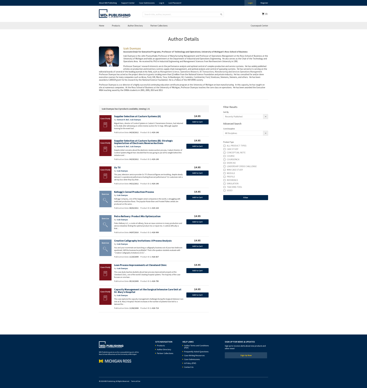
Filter (245, 197)
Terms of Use (135, 381)
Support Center (128, 3)
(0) (266, 13)
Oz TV (117, 167)
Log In (161, 3)
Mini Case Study (235, 169)
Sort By (226, 112)
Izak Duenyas (135, 119)
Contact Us (189, 367)
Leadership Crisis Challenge (242, 166)
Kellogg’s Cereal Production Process (134, 192)
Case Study (232, 149)
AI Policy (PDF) (190, 363)
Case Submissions (147, 3)
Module (231, 173)
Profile (231, 176)
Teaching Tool (234, 187)
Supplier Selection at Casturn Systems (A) (137, 116)
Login (250, 3)
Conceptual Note (236, 152)
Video (230, 190)
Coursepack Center (259, 25)
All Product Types (236, 145)
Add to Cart (197, 121)
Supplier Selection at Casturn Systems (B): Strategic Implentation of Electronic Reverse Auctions (143, 142)
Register (264, 3)
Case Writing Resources (194, 355)
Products (116, 25)
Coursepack (233, 159)
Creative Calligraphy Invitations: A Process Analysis (143, 241)
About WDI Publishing (108, 3)
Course (231, 156)
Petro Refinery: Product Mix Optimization (137, 216)
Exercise (231, 163)
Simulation (232, 183)
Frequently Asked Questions (196, 351)
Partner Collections (159, 25)
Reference (232, 180)
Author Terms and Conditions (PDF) (196, 346)
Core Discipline (229, 129)
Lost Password (175, 3)
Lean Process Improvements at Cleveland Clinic (140, 265)
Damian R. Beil (123, 119)
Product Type (228, 142)
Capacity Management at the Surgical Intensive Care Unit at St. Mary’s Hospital (147, 290)
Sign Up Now (246, 355)
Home (101, 25)
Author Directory (135, 25)
